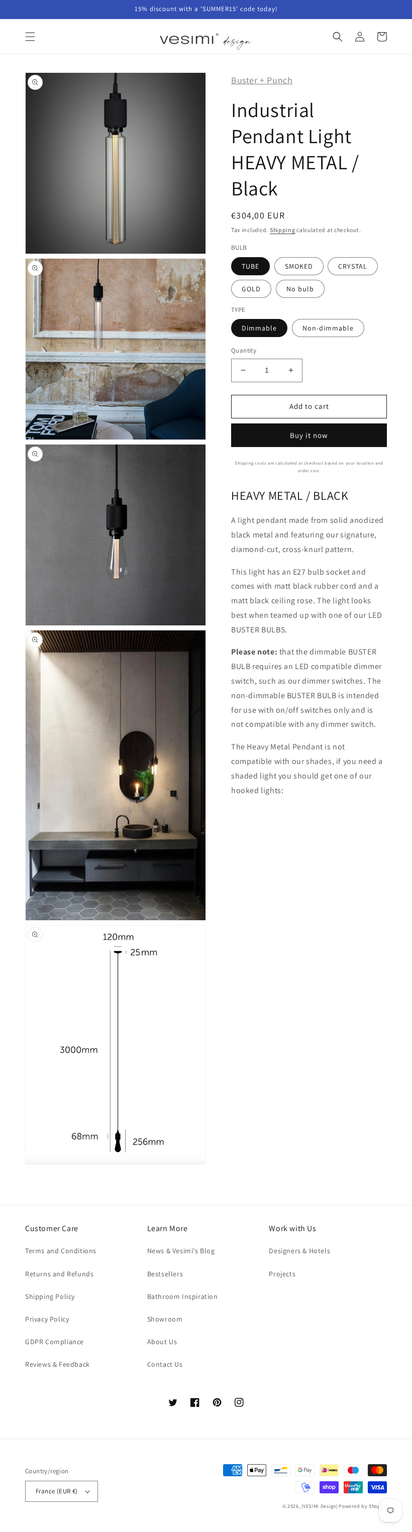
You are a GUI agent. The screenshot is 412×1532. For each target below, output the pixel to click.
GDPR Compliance (54, 1341)
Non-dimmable (328, 328)
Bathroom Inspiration (182, 1296)
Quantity (243, 350)
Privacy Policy (47, 1319)
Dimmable (259, 328)
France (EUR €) (57, 1491)
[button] (30, 37)
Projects (282, 1273)
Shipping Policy (50, 1296)
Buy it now (309, 435)
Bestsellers (165, 1273)
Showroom (165, 1319)
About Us (162, 1341)
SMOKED (299, 266)
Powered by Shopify (363, 1506)
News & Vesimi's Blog (181, 1250)
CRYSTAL (352, 266)
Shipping (282, 230)
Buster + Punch (261, 80)
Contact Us (165, 1364)
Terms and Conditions (60, 1250)
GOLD (251, 288)
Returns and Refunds (59, 1273)
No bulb (300, 288)
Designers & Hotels (299, 1250)
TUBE (250, 266)
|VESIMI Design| (319, 1506)
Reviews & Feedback (57, 1364)
